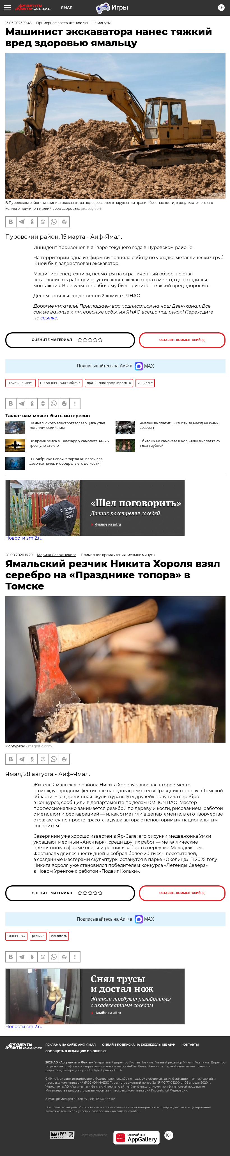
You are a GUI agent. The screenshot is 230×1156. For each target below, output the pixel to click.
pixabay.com (91, 208)
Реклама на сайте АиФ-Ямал (70, 1045)
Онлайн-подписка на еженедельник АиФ (138, 1045)
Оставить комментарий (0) (182, 340)
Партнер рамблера (94, 1135)
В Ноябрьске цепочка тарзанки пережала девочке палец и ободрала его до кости (66, 461)
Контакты (190, 1045)
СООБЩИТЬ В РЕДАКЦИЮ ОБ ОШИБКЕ (76, 1051)
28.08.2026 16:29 (19, 555)
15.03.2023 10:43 (18, 23)
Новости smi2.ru (24, 538)
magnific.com (40, 746)
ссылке (48, 318)
